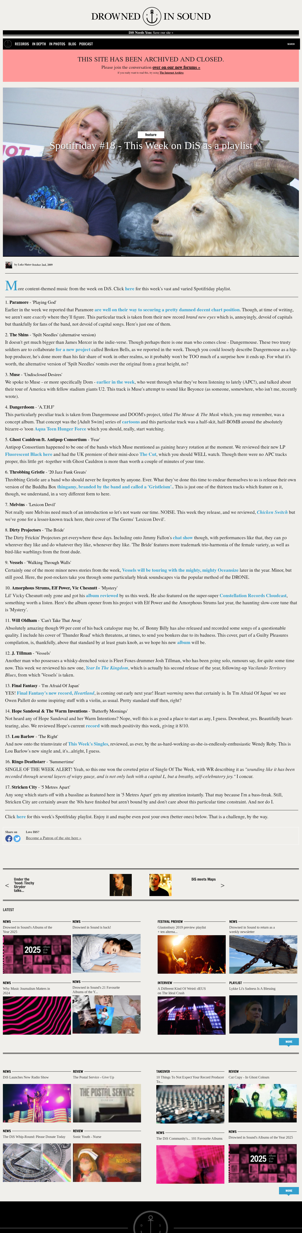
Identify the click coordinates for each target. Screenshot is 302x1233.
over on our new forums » (176, 67)
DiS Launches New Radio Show (26, 1077)
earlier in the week (116, 381)
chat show (183, 537)
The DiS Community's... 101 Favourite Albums (189, 1138)
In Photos (57, 44)
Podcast (86, 44)
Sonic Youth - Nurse (87, 1137)
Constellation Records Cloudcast (253, 595)
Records (22, 44)
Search (291, 44)
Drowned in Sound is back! (92, 927)
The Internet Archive (171, 73)
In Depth (39, 44)
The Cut (148, 454)
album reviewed (102, 595)
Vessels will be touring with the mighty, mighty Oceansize (180, 569)
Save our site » (151, 32)
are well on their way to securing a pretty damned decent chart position (167, 309)
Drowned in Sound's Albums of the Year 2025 (261, 1137)
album (183, 642)
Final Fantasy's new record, (55, 692)
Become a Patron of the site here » (53, 837)
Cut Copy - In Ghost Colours (249, 1077)
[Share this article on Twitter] (17, 838)
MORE (289, 1042)
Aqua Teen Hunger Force (60, 428)
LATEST (8, 909)
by (22, 264)
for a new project (73, 349)
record (93, 725)
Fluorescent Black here (28, 454)
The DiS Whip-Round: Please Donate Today (34, 1137)
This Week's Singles (88, 743)
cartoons (131, 421)
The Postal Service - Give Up (93, 1077)
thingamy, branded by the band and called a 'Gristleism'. (115, 486)
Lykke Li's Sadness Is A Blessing (252, 988)
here (129, 288)
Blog (72, 44)
